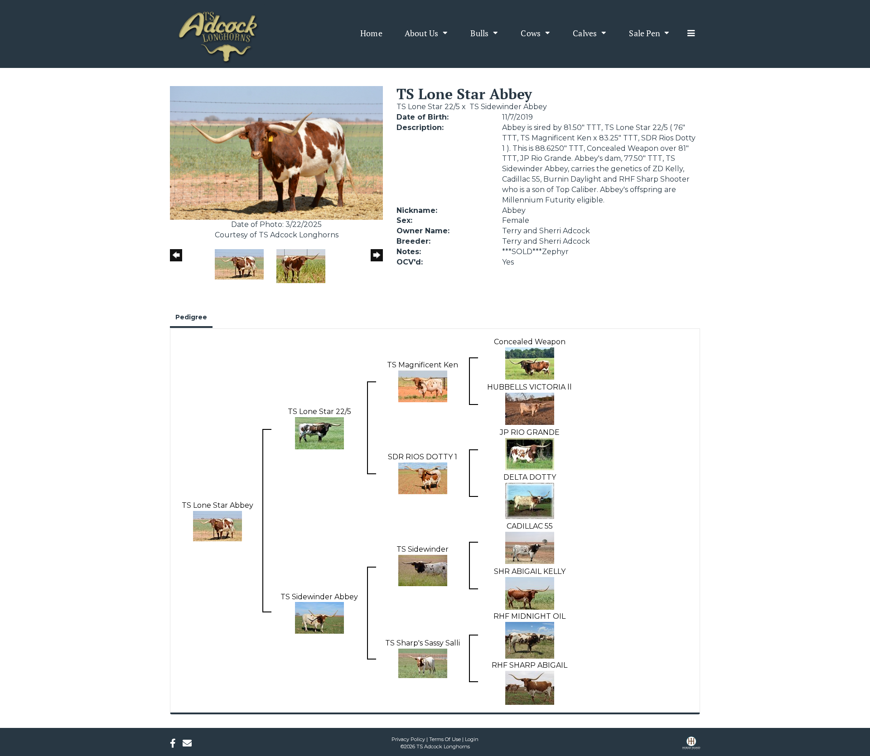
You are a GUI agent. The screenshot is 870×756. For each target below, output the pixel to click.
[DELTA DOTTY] (529, 500)
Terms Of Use (445, 739)
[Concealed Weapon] (529, 363)
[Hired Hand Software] (691, 746)
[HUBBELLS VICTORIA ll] (529, 408)
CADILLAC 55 (530, 526)
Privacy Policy (408, 739)
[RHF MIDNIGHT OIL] (529, 640)
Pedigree (191, 317)
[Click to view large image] (276, 152)
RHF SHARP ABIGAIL (529, 665)
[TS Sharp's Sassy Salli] (422, 663)
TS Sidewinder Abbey (508, 106)
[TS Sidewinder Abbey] (319, 617)
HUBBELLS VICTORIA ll (529, 387)
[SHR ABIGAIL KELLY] (529, 592)
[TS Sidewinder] (422, 570)
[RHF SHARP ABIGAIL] (529, 687)
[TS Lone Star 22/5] (319, 432)
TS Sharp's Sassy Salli (422, 643)
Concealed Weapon (530, 341)
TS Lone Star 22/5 (428, 106)
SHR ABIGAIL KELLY (530, 571)
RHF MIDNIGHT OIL (529, 616)
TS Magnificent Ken (422, 365)
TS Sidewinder (422, 549)
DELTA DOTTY (529, 477)
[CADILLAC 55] (529, 547)
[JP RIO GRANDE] (529, 453)
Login (471, 739)
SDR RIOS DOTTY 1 (422, 457)
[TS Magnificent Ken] (422, 385)
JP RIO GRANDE (530, 432)
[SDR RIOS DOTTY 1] (422, 477)
